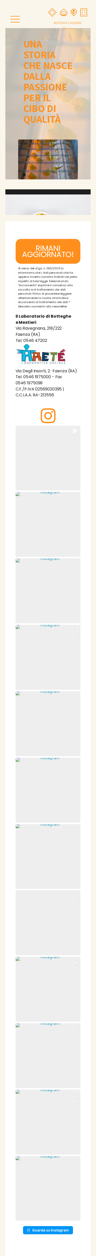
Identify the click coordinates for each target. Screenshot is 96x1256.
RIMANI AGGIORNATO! (48, 251)
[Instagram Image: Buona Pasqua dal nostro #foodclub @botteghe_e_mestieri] (48, 590)
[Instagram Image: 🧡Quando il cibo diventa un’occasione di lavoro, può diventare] (48, 657)
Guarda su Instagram (50, 1230)
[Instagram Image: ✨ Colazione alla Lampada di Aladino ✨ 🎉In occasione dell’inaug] (48, 989)
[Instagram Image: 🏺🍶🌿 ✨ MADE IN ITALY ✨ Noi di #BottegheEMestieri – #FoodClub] (48, 1122)
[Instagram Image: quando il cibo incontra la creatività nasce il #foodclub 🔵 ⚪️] (48, 922)
